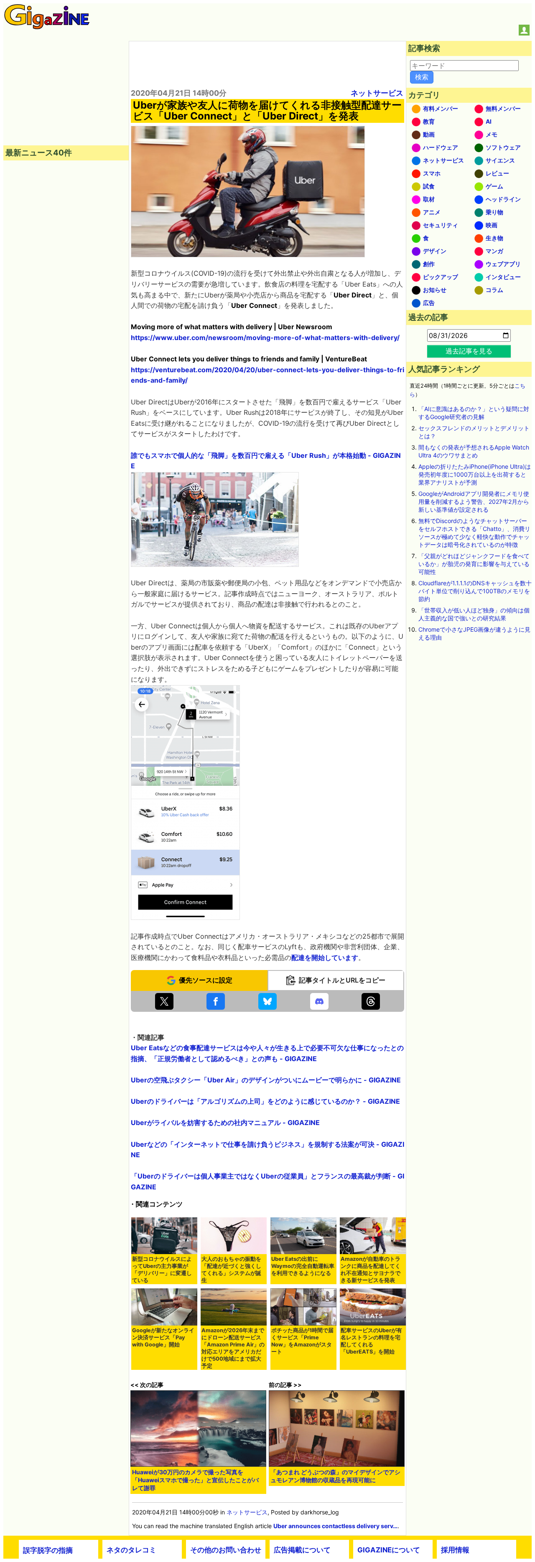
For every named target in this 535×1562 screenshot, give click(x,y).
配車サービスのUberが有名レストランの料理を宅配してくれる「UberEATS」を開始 (371, 1341)
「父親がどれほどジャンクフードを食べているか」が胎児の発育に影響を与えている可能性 (474, 563)
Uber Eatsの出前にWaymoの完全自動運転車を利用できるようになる (302, 1266)
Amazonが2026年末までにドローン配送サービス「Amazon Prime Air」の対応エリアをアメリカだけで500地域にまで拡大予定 (233, 1348)
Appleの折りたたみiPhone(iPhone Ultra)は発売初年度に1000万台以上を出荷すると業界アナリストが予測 (474, 474)
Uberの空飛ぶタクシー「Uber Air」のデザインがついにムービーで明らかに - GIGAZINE (266, 1080)
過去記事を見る (469, 351)
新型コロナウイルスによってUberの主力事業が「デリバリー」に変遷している (162, 1269)
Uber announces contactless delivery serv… (335, 1525)
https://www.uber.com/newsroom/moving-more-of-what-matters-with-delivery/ (265, 337)
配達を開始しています (324, 957)
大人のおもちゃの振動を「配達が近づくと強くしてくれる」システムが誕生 (231, 1269)
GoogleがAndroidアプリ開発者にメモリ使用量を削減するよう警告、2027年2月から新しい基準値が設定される (473, 501)
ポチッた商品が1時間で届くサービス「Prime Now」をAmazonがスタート (302, 1341)
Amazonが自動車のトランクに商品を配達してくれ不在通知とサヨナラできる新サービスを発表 (370, 1269)
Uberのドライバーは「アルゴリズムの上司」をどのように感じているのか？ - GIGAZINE (265, 1101)
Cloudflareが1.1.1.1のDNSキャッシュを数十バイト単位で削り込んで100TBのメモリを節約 (475, 590)
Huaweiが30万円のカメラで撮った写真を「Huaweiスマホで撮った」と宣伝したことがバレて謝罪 (195, 1479)
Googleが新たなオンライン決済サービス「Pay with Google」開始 (163, 1337)
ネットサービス (377, 93)
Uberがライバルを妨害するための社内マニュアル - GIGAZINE (225, 1122)
